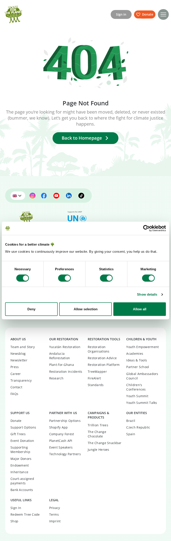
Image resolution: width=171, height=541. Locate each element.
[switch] (64, 278)
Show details (147, 294)
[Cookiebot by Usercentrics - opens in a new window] (146, 228)
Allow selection (86, 309)
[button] (163, 14)
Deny (31, 309)
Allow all (139, 309)
